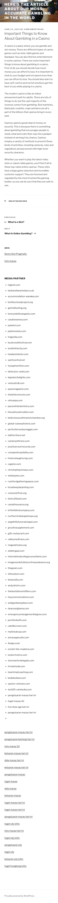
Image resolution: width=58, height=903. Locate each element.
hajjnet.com (14, 285)
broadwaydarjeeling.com (21, 487)
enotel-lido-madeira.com (21, 649)
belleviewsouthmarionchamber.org (26, 417)
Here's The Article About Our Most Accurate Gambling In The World (27, 11)
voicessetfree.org (17, 493)
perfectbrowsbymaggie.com (23, 429)
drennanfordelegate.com (21, 660)
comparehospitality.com (20, 452)
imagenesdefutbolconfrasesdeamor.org (29, 562)
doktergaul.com (16, 551)
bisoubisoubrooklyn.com (21, 412)
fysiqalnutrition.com (18, 365)
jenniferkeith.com (17, 620)
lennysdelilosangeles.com (21, 313)
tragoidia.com (15, 337)
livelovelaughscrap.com (20, 458)
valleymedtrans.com (18, 539)
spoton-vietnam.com (19, 683)
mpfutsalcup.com (17, 631)
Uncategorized (18, 201)
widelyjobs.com (16, 475)
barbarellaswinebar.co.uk (21, 290)
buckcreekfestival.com (20, 342)
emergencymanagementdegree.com (27, 614)
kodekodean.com (17, 678)
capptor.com (14, 464)
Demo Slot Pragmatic (15, 254)
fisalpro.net (14, 643)
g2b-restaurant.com (18, 533)
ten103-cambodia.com (20, 689)
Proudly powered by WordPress (19, 896)
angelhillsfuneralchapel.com (23, 522)
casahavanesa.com (18, 319)
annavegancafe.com (18, 637)
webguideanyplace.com (20, 603)
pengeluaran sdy (13, 845)
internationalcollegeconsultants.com (27, 556)
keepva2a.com (15, 579)
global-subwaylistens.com (21, 423)
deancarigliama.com (18, 608)
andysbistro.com (16, 585)
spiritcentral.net (16, 360)
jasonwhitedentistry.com (21, 406)
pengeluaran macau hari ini (18, 816)
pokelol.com (14, 325)
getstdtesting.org (17, 308)
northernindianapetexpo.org (23, 516)
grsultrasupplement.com (21, 527)
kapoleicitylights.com (19, 377)
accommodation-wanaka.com (23, 296)
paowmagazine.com (18, 389)
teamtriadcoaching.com (20, 672)
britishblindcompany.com (21, 510)
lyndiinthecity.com (17, 348)
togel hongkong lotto (15, 866)
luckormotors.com (17, 655)
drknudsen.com (16, 574)
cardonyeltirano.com (19, 441)
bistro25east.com (17, 498)
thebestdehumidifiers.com (22, 591)
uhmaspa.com (15, 400)
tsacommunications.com (21, 597)
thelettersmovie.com (19, 394)
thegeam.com (15, 568)
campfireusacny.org (18, 504)
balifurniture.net (16, 435)
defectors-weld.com (18, 371)
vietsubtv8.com (16, 383)
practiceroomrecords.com (21, 446)
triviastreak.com (16, 666)
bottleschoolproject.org (20, 302)
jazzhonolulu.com (17, 331)
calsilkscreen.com (17, 626)
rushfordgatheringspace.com (23, 481)
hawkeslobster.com (18, 354)
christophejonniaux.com (20, 470)
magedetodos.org (17, 545)
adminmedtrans (34, 29)
